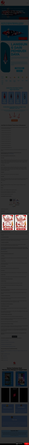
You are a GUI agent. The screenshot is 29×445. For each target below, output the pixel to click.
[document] (14, 222)
